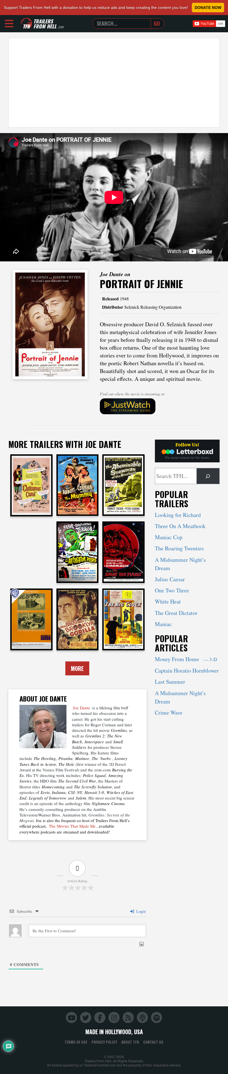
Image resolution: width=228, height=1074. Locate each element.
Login (140, 911)
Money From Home (186, 659)
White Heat (168, 601)
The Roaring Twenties (179, 548)
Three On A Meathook (180, 526)
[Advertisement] (114, 83)
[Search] (208, 476)
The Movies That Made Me (72, 826)
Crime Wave (168, 712)
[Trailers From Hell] (26, 23)
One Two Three (172, 590)
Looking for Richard (178, 515)
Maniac (163, 624)
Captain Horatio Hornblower (187, 670)
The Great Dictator (176, 613)
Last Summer (170, 681)
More (77, 668)
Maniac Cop (168, 537)
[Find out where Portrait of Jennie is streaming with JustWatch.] (160, 406)
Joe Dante (81, 707)
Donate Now (208, 7)
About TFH (130, 1042)
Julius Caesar (170, 579)
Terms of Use (76, 1042)
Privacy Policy (104, 1042)
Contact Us (153, 1042)
